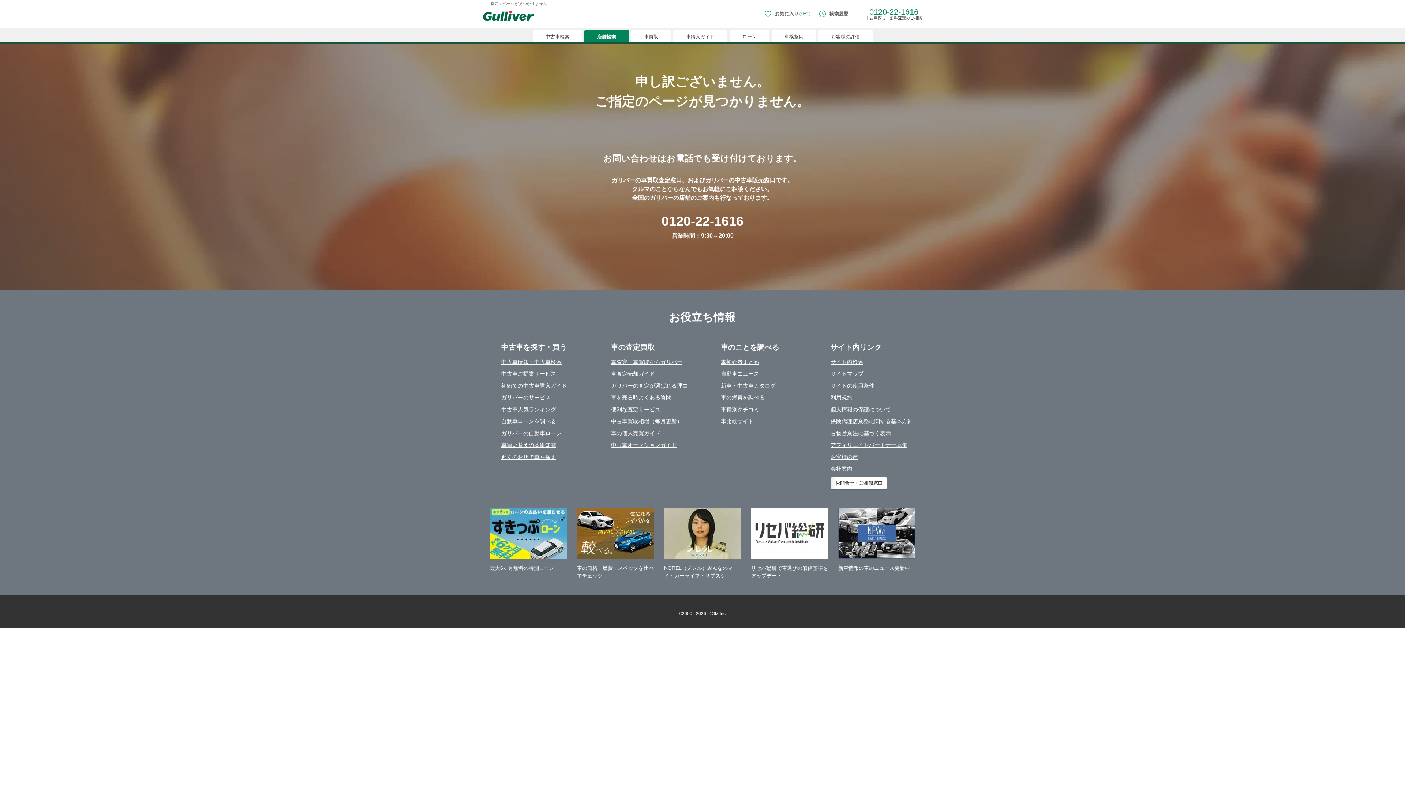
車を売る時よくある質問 (641, 397)
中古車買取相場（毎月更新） (646, 421)
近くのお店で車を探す (528, 457)
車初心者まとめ (740, 362)
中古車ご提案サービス (528, 373)
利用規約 (842, 397)
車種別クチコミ (740, 409)
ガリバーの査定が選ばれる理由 (649, 386)
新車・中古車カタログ (748, 386)
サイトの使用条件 (852, 386)
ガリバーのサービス (526, 397)
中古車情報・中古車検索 (531, 362)
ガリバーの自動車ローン (531, 433)
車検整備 (793, 37)
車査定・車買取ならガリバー (646, 362)
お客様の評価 (845, 37)
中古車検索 (557, 37)
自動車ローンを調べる (528, 421)
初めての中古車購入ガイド (534, 386)
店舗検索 (606, 37)
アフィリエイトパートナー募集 (869, 445)
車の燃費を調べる (743, 397)
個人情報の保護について (861, 409)
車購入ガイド (700, 37)
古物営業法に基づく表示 (861, 433)
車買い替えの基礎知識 (528, 445)
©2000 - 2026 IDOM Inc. (703, 613)
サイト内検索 (847, 362)
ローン (749, 37)
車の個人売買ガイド (635, 433)
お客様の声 (844, 457)
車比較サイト (737, 421)
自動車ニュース (740, 373)
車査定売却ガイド (633, 373)
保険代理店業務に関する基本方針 (872, 421)
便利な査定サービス (635, 409)
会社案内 (842, 469)
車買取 (651, 37)
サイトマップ (847, 373)
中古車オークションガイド (644, 445)
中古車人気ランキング (528, 409)
